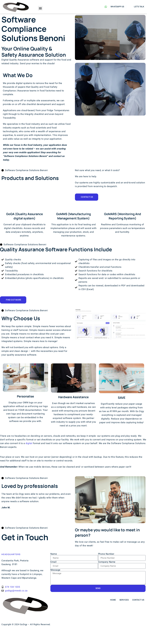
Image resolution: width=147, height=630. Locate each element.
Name (53, 554)
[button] (40, 8)
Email (53, 562)
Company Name (106, 562)
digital (29, 443)
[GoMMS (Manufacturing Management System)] (73, 207)
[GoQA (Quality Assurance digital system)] (24, 207)
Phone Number (106, 554)
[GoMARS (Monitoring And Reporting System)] (122, 207)
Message (55, 570)
